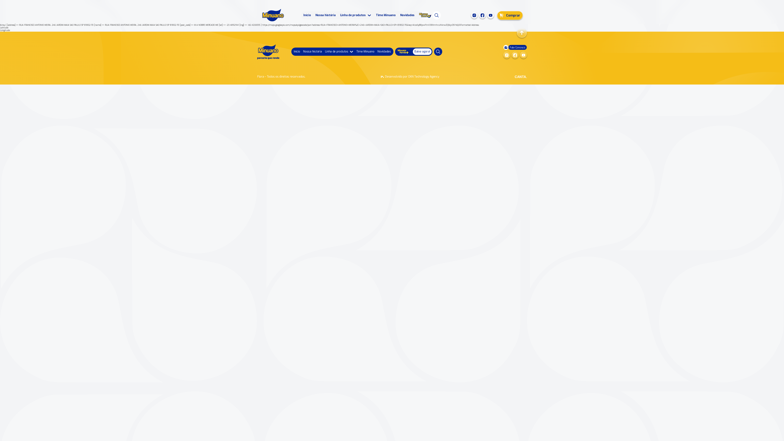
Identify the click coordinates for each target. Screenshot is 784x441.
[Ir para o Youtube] (490, 15)
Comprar (513, 15)
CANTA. (521, 77)
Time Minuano (386, 15)
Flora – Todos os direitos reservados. (281, 77)
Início (307, 15)
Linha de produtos (353, 15)
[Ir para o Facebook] (482, 15)
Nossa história (325, 15)
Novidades (407, 15)
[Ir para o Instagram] (474, 15)
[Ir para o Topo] (522, 33)
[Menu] (437, 15)
